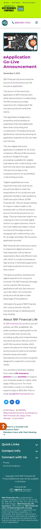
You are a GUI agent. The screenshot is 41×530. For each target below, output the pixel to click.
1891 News (10, 410)
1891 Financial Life (14, 324)
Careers (6, 2)
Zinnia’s (16, 83)
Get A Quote (16, 2)
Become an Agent (29, 2)
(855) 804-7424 (22, 22)
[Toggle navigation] (36, 23)
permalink (19, 418)
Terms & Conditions (11, 466)
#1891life (22, 410)
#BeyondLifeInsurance (13, 413)
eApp (22, 416)
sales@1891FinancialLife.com (21, 394)
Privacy (6, 463)
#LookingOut (31, 413)
